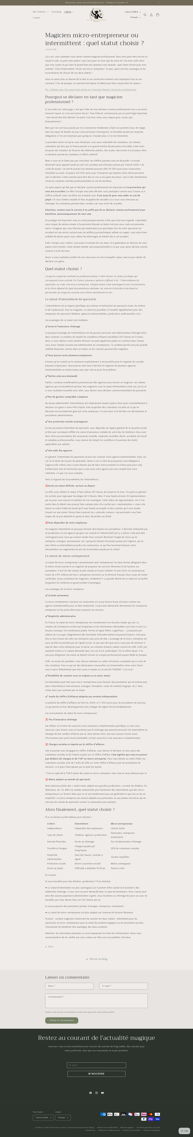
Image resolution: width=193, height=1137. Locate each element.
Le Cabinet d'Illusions (50, 1127)
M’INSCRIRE (96, 1074)
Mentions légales (127, 1127)
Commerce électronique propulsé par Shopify (76, 1127)
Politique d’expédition (151, 1130)
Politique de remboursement (109, 1130)
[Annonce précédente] (34, 2)
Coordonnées (90, 1130)
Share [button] (50, 947)
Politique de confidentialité (107, 1127)
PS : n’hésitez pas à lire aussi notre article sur (90, 89)
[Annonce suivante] (159, 2)
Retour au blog (98, 959)
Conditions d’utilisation (132, 1130)
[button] (40, 12)
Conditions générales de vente (148, 1127)
